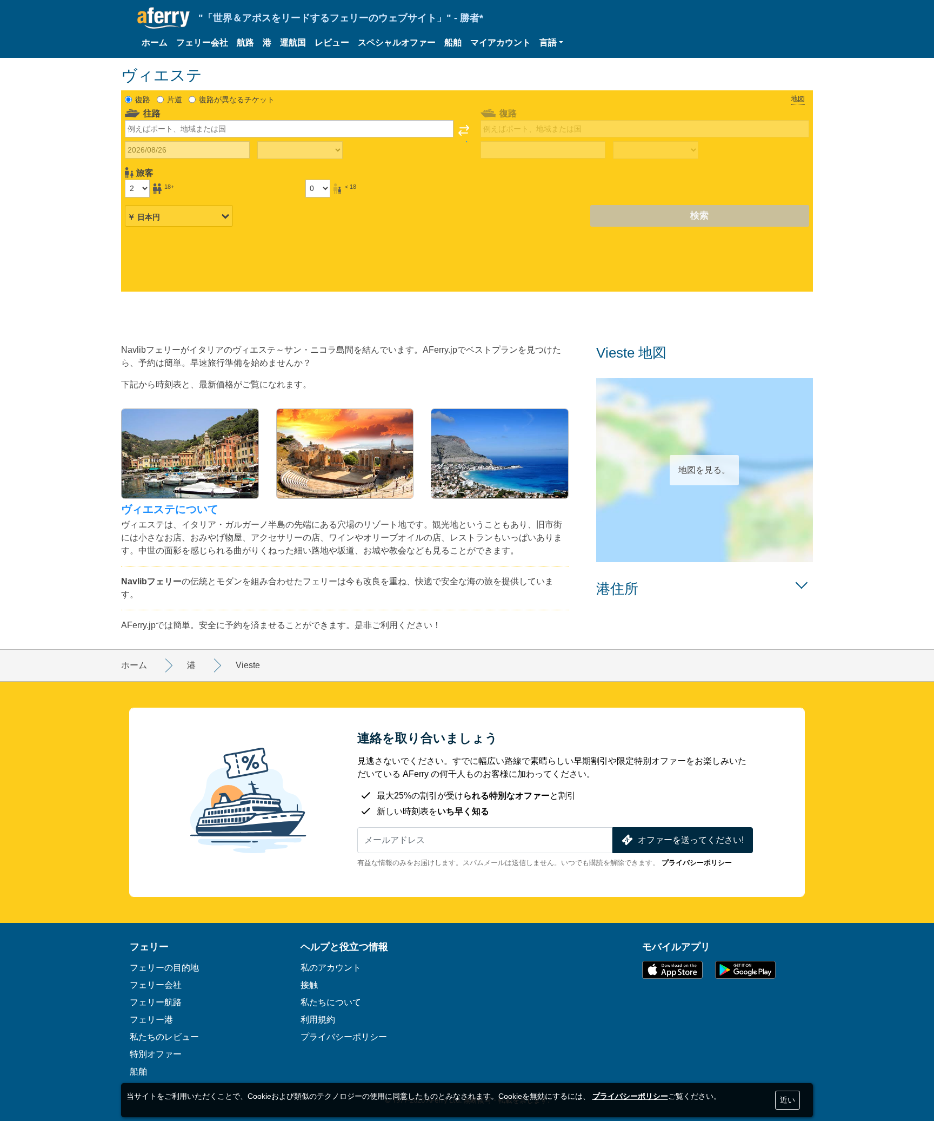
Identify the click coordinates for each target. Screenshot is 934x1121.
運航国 (293, 42)
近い (787, 1100)
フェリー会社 (202, 42)
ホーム (155, 42)
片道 (174, 99)
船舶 (453, 42)
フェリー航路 (156, 1002)
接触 (309, 985)
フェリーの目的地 (164, 967)
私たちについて (331, 1002)
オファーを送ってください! (691, 840)
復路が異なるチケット (237, 99)
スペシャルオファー (397, 42)
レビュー (332, 42)
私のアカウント (331, 967)
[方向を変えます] (463, 133)
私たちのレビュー (164, 1037)
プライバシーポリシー (697, 863)
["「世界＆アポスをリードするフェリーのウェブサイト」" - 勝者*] (163, 18)
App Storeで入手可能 (672, 970)
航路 (245, 42)
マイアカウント (500, 42)
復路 (142, 99)
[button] (551, 43)
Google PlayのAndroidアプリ (745, 970)
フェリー (149, 946)
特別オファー (156, 1054)
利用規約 (318, 1019)
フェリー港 (151, 1019)
